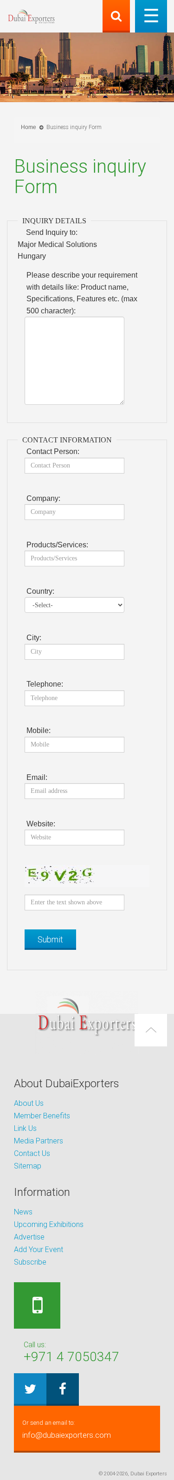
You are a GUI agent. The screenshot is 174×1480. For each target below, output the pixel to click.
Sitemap (27, 1166)
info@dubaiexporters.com (66, 1429)
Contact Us (32, 1153)
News (23, 1211)
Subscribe (30, 1262)
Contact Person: (52, 451)
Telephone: (44, 684)
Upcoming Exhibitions (49, 1224)
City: (33, 638)
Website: (40, 824)
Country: (40, 591)
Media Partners (38, 1140)
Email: (36, 777)
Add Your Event (38, 1249)
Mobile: (38, 730)
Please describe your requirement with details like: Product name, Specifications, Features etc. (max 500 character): (81, 293)
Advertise (29, 1237)
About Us (29, 1103)
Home (28, 127)
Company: (43, 498)
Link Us (25, 1128)
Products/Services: (57, 545)
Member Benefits (42, 1115)
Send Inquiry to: (51, 232)
